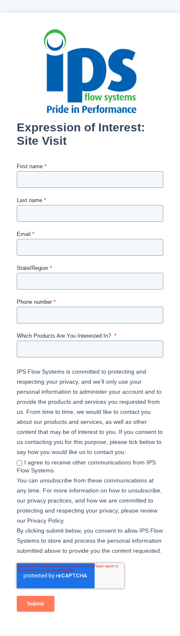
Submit (35, 604)
